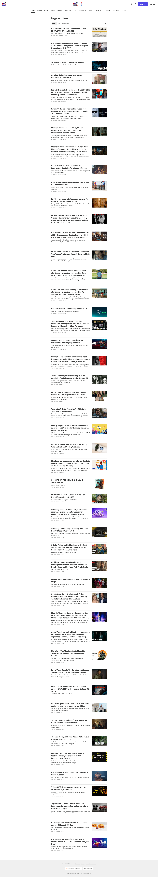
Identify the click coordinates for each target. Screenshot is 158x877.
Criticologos (63, 35)
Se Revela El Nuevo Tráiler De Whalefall (67, 62)
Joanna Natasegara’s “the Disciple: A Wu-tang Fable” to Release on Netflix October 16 (69, 377)
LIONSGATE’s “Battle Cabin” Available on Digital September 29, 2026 (68, 496)
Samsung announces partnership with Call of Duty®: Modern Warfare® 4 (70, 529)
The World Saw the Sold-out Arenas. (62, 223)
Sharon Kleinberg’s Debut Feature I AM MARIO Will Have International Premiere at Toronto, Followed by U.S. (69, 136)
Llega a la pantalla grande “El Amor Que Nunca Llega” (70, 580)
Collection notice (91, 864)
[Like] (52, 38)
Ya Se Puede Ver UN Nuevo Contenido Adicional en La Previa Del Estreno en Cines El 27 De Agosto (70, 743)
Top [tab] (59, 23)
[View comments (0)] (64, 38)
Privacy (77, 864)
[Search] (131, 4)
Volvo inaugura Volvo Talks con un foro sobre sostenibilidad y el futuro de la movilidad (70, 705)
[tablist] (60, 23)
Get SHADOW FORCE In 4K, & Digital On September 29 (67, 481)
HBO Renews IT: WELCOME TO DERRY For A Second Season (69, 773)
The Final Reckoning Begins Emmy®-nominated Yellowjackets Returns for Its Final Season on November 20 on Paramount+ (70, 323)
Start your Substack (74, 868)
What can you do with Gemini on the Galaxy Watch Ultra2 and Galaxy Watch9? (69, 445)
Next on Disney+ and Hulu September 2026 (69, 308)
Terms (82, 864)
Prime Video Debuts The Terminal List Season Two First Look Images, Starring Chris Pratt (70, 671)
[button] (33, 10)
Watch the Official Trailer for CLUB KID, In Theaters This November (68, 410)
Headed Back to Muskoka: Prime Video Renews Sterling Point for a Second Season (69, 167)
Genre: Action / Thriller (58, 485)
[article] (79, 33)
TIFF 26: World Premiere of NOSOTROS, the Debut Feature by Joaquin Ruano (69, 721)
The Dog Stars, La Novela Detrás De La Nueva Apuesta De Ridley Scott (70, 738)
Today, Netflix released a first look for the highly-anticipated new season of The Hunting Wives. (70, 205)
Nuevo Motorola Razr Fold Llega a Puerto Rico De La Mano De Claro (70, 183)
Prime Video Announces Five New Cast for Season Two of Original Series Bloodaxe (69, 393)
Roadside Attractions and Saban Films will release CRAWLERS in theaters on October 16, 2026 (70, 689)
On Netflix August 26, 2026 (59, 569)
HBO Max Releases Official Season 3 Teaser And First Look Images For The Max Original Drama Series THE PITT (69, 45)
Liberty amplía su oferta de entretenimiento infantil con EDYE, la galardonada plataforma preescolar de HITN (70, 427)
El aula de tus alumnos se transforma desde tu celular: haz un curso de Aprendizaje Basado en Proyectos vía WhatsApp (70, 463)
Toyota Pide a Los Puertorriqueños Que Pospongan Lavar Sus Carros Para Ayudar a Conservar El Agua (69, 806)
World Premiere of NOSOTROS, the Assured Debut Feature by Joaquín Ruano (70, 726)
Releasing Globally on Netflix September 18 (65, 552)
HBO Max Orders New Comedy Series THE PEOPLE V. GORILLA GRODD (68, 30)
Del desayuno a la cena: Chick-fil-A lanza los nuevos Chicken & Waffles (70, 824)
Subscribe (143, 4)
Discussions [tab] (65, 23)
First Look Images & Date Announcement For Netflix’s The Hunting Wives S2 (70, 200)
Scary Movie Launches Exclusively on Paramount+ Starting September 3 (67, 341)
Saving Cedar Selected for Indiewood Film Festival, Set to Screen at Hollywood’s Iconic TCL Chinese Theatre (69, 111)
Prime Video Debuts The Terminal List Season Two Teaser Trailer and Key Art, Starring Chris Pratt (70, 254)
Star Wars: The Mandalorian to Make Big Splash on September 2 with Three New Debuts (68, 653)
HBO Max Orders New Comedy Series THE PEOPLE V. (68, 33)
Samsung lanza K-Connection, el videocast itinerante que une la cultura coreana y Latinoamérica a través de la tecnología (69, 511)
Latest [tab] (54, 23)
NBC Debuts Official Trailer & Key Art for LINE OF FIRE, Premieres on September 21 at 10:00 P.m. (68, 241)
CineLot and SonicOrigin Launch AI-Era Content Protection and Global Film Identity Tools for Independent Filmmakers (69, 596)
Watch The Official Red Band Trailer (62, 694)
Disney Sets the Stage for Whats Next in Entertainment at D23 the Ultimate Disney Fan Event (70, 841)
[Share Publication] (135, 4)
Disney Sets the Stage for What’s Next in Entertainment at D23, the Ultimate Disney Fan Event (69, 847)
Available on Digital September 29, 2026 (64, 500)
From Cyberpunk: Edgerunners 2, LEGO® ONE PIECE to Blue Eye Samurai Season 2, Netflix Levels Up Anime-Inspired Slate (70, 92)
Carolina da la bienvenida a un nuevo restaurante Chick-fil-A (66, 76)
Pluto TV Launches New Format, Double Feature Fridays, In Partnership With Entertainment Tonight (67, 755)
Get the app (88, 868)
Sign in (152, 4)
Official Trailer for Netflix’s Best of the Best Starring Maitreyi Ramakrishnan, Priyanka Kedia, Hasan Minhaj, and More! (69, 547)
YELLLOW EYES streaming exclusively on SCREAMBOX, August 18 (68, 788)
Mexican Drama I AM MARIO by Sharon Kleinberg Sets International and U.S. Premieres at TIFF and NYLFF (67, 130)
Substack (70, 873)
